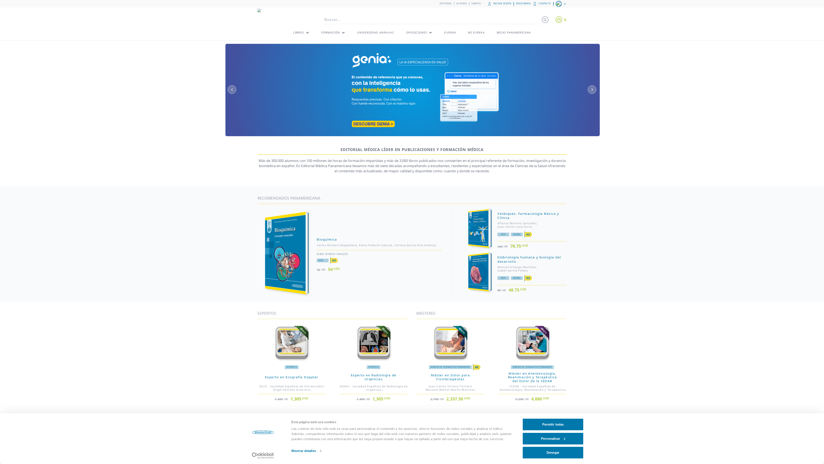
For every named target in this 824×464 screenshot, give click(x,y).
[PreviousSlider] (232, 89)
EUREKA (450, 32)
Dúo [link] (320, 260)
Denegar (553, 452)
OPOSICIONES (416, 32)
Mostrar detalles (303, 451)
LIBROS (298, 32)
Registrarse (523, 3)
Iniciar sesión (502, 3)
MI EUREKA (476, 32)
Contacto (545, 3)
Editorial (446, 3)
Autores (461, 3)
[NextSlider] (592, 89)
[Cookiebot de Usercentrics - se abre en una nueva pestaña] (263, 455)
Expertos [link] (291, 367)
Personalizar (550, 438)
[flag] (561, 3)
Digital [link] (517, 234)
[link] (292, 386)
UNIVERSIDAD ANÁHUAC (375, 32)
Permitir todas (553, 424)
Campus (476, 3)
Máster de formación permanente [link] (450, 367)
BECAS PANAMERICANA (514, 32)
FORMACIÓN (330, 32)
